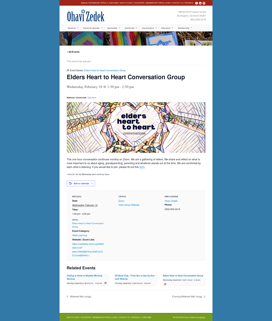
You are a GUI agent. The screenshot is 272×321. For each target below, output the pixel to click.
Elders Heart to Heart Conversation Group (183, 275)
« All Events (73, 51)
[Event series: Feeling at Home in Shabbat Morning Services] (105, 283)
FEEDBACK (189, 3)
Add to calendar (81, 183)
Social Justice (148, 28)
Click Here (92, 97)
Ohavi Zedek (171, 200)
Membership (183, 28)
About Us (72, 28)
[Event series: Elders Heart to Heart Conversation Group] (165, 284)
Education (165, 28)
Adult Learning (79, 235)
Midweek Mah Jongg (80, 296)
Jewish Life (129, 28)
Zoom (121, 200)
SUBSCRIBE (113, 3)
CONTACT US (177, 3)
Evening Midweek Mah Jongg (187, 296)
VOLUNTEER (139, 3)
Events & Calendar (91, 28)
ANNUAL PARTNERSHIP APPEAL (94, 3)
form (141, 167)
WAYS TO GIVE (126, 3)
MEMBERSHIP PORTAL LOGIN (158, 3)
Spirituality (112, 28)
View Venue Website (128, 204)
